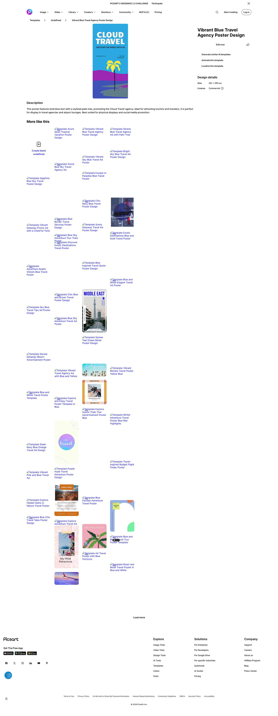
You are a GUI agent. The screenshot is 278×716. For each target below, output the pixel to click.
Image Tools (159, 645)
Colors (156, 671)
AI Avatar (198, 671)
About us (248, 655)
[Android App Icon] (20, 654)
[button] (44, 12)
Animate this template (212, 60)
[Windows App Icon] (32, 654)
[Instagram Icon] (22, 663)
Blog (246, 665)
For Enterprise (200, 645)
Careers (248, 650)
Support (248, 645)
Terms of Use (69, 696)
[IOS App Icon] (8, 654)
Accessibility (209, 696)
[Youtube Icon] (39, 663)
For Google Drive (202, 655)
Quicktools (199, 665)
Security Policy (194, 696)
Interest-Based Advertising (143, 696)
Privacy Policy (83, 696)
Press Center (250, 671)
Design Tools (159, 655)
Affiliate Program (252, 660)
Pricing (197, 676)
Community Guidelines (167, 696)
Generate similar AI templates (216, 54)
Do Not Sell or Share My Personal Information (111, 696)
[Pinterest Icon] (47, 663)
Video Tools (158, 650)
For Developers (201, 650)
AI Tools (157, 660)
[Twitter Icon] (14, 663)
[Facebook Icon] (6, 663)
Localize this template (212, 66)
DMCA (182, 696)
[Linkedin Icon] (31, 663)
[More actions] (74, 134)
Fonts (156, 676)
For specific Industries (204, 660)
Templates (158, 665)
